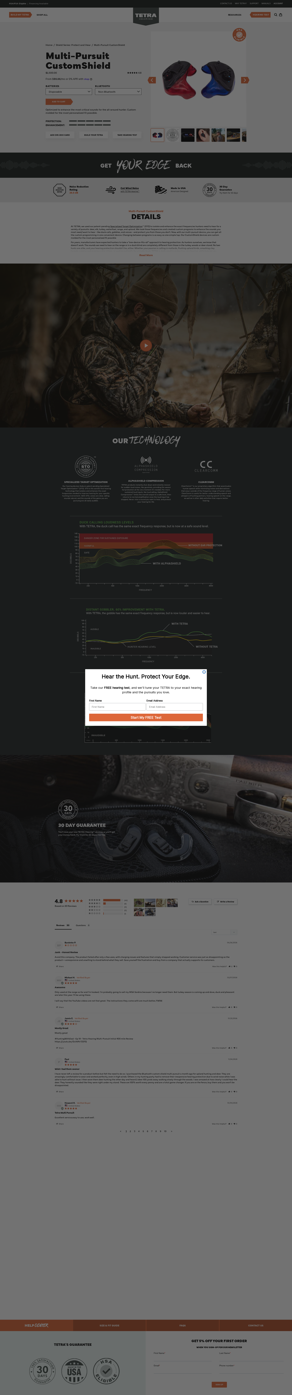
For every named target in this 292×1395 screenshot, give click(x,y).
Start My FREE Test (146, 717)
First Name (95, 700)
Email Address (154, 700)
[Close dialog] (204, 671)
